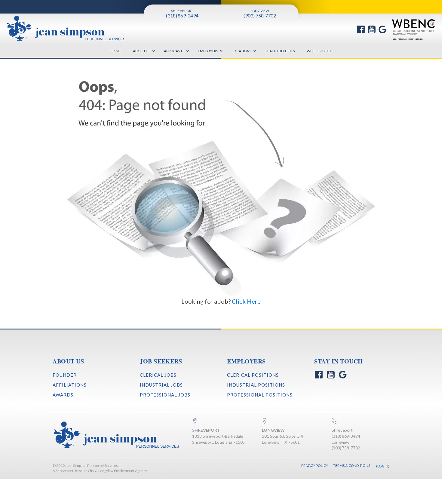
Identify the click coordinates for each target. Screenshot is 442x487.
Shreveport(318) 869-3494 (346, 433)
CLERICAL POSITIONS (253, 375)
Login (382, 466)
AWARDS (63, 394)
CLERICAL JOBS (158, 375)
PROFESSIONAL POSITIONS (260, 394)
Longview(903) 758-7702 (346, 445)
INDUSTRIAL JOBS (161, 384)
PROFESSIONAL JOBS (165, 394)
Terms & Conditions (351, 465)
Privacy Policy (314, 465)
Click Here (246, 301)
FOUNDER (65, 375)
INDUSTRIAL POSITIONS (256, 384)
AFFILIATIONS (70, 384)
